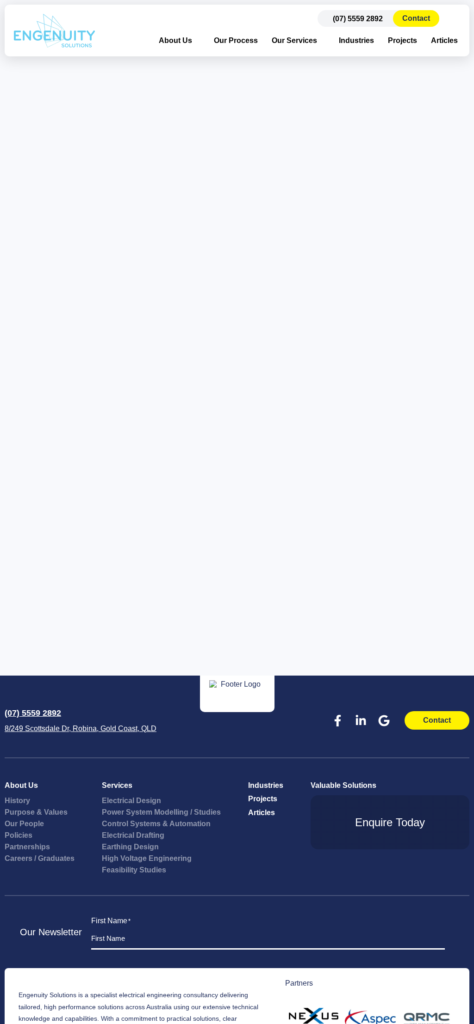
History (17, 801)
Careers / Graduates (40, 858)
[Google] (383, 720)
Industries (356, 40)
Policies (18, 835)
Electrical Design (131, 801)
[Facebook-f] (337, 720)
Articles (444, 40)
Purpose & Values (36, 812)
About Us (175, 40)
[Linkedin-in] (360, 720)
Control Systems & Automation (156, 824)
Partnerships (27, 847)
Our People (24, 824)
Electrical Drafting (133, 835)
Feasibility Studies (134, 870)
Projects (402, 40)
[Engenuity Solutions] (54, 31)
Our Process (236, 40)
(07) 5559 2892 (33, 713)
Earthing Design (130, 847)
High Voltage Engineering (147, 858)
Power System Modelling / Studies (161, 812)
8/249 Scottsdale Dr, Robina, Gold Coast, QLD (80, 728)
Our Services (294, 40)
